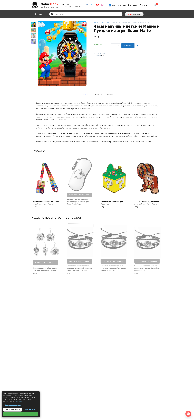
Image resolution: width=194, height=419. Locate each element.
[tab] (84, 94)
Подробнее (18, 401)
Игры (102, 22)
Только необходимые (12, 409)
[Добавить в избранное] (137, 45)
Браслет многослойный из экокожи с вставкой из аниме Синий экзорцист (113, 268)
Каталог (39, 14)
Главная (96, 22)
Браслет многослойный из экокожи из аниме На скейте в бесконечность (147, 268)
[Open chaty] (188, 414)
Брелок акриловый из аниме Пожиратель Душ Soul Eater (45, 269)
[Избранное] (161, 5)
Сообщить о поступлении (79, 195)
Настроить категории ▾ (13, 405)
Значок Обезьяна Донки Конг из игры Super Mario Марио (146, 203)
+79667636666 (72, 5)
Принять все (21, 414)
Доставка (109, 94)
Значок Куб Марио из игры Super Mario (112, 203)
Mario (107, 22)
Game (49, 4)
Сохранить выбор (30, 409)
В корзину (128, 45)
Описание (85, 94)
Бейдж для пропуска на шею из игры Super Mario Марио (46, 203)
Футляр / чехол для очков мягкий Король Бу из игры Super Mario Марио (78, 201)
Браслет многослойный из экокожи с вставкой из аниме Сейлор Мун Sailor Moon (79, 268)
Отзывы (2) (97, 94)
